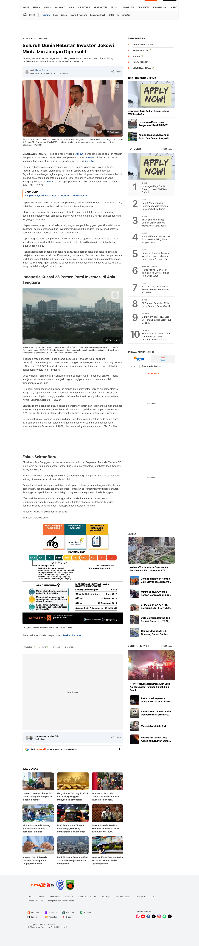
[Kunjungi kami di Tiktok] (170, 916)
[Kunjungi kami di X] (154, 916)
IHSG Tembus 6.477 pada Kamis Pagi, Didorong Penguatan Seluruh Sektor (71, 828)
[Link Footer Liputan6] (41, 885)
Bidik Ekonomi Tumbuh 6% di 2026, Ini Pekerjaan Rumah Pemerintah (72, 860)
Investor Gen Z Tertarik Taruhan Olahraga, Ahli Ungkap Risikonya (34, 860)
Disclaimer (55, 896)
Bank (55, 15)
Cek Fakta (143, 7)
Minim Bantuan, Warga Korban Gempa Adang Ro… (156, 593)
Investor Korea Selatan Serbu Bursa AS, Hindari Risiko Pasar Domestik (107, 860)
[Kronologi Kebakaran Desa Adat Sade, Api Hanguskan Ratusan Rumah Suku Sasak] (151, 665)
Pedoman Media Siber (87, 896)
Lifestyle (84, 7)
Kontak (31, 896)
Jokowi (79, 153)
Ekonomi (46, 15)
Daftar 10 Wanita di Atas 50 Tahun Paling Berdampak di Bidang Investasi (37, 796)
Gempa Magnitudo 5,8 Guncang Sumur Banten (154, 632)
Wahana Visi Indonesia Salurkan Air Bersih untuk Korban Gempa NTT (149, 569)
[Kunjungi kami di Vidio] (138, 916)
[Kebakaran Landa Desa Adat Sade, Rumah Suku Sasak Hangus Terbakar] (134, 739)
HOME (26, 7)
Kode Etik (69, 896)
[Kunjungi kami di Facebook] (148, 916)
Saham (64, 15)
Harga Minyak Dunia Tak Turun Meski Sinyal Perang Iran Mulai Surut (155, 272)
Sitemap (105, 896)
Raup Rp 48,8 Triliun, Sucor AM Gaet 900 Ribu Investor (56, 195)
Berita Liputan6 (72, 635)
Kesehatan (100, 7)
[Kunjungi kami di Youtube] (143, 916)
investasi (90, 157)
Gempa (132, 533)
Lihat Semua (166, 149)
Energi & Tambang (78, 15)
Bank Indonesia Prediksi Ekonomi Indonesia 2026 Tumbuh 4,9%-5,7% (105, 828)
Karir (153, 896)
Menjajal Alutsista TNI (153, 726)
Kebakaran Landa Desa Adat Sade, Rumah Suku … (156, 739)
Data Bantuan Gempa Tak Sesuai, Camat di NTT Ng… (156, 619)
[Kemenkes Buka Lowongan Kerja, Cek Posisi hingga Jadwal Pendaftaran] (132, 136)
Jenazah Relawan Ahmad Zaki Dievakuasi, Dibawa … (156, 580)
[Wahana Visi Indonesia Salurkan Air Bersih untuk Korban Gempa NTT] (151, 550)
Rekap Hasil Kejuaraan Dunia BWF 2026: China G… (156, 700)
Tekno (114, 7)
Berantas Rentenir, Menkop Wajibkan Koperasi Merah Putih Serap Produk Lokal (156, 256)
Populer (134, 148)
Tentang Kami (140, 896)
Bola (72, 7)
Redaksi (42, 896)
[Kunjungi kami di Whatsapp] (164, 916)
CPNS (111, 15)
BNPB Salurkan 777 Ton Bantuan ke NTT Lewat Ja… (156, 606)
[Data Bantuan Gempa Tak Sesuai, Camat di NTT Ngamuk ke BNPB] (134, 619)
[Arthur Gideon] (30, 737)
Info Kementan (123, 15)
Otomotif (128, 7)
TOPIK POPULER (136, 38)
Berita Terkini (138, 645)
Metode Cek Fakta (35, 901)
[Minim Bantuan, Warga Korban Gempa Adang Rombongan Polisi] (134, 593)
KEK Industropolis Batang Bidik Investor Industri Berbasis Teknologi (36, 828)
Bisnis (47, 7)
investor (90, 161)
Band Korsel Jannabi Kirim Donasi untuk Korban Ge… (156, 713)
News (36, 7)
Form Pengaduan (122, 896)
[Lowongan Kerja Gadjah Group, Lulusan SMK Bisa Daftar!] (151, 94)
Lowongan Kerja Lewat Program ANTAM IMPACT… (154, 124)
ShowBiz (59, 7)
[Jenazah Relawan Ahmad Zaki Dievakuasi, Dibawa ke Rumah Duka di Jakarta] (134, 580)
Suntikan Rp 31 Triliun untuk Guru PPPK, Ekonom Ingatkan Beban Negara (156, 336)
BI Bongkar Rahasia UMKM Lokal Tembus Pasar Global (156, 304)
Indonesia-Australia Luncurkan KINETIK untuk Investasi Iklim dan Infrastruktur (105, 796)
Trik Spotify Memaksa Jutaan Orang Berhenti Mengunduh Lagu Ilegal (154, 222)
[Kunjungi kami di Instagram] (159, 916)
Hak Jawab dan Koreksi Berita (61, 901)
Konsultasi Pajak (97, 15)
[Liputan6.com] (27, 72)
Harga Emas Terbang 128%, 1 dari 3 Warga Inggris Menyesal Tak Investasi (72, 796)
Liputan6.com (41, 70)
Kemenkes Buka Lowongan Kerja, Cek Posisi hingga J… (154, 136)
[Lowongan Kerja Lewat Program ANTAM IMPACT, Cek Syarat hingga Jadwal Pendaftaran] (132, 124)
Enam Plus (159, 7)
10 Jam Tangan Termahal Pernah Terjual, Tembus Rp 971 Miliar (155, 289)
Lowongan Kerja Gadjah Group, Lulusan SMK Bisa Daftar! (149, 112)
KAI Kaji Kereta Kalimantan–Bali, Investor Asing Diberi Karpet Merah (156, 239)
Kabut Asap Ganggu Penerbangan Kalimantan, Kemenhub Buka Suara (155, 206)
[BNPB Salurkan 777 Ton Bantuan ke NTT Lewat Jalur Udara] (134, 606)
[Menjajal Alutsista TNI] (134, 726)
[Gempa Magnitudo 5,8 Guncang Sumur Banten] (134, 632)
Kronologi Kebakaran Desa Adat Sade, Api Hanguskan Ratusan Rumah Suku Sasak (150, 686)
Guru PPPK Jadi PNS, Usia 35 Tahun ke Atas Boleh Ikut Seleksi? (156, 319)
